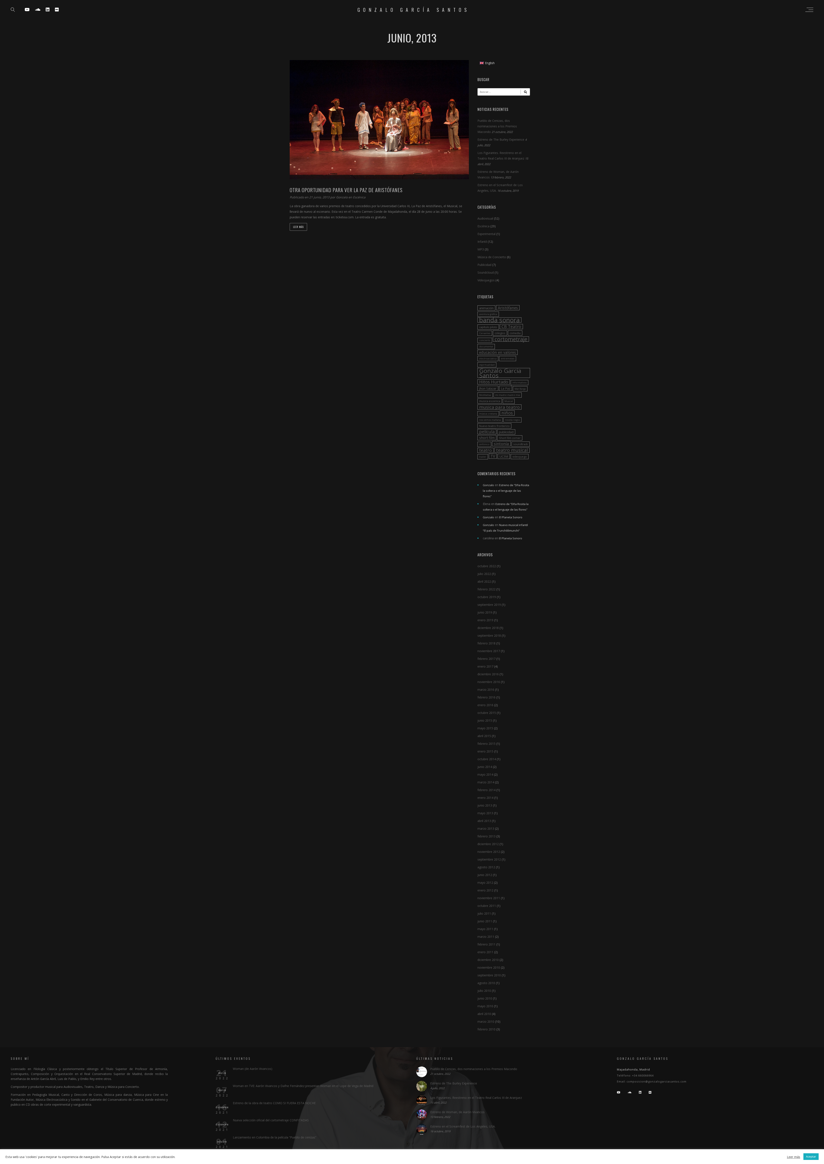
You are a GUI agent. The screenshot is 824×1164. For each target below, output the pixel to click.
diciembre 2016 (488, 674)
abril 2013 (484, 821)
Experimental (486, 234)
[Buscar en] (525, 91)
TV (493, 456)
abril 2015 (484, 736)
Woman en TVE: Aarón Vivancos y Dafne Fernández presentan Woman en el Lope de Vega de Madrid (303, 1086)
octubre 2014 (486, 759)
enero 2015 (485, 751)
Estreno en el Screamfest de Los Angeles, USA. (462, 1126)
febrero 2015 (486, 744)
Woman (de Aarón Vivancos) (252, 1069)
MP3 (480, 249)
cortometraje (511, 339)
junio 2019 (484, 612)
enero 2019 (485, 620)
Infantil (482, 242)
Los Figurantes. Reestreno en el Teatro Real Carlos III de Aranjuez (476, 1098)
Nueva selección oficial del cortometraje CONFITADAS (271, 1120)
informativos (519, 382)
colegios (500, 333)
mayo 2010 (485, 1006)
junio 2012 (484, 875)
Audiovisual (485, 218)
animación (486, 308)
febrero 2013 (486, 836)
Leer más (298, 227)
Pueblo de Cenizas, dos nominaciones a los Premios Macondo (497, 126)
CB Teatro (511, 326)
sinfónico (484, 444)
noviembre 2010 (488, 967)
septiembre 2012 (489, 859)
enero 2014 (485, 798)
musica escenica (489, 401)
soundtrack (520, 444)
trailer (482, 456)
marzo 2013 (485, 828)
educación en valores (497, 352)
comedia (515, 333)
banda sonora (499, 320)
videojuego (519, 456)
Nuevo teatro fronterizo (494, 426)
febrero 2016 (486, 697)
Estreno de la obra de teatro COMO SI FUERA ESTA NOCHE (274, 1103)
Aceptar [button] (811, 1156)
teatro (485, 450)
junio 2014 (484, 767)
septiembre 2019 (489, 605)
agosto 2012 (486, 867)
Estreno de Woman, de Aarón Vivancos (457, 1112)
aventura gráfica (488, 314)
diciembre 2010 (488, 960)
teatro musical (512, 450)
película (487, 431)
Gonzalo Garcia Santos (500, 373)
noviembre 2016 (488, 682)
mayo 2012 (485, 883)
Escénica (359, 197)
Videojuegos (486, 280)
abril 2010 (484, 1014)
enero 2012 (485, 890)
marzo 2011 (485, 937)
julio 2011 (484, 913)
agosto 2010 (486, 983)
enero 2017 (485, 666)
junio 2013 (484, 805)
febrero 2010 (486, 1029)
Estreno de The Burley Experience (500, 139)
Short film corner (510, 438)
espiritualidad (487, 364)
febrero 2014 (486, 790)
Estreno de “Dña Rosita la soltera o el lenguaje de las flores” (506, 490)
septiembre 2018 (489, 635)
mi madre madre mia (507, 395)
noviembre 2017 (488, 651)
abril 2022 (484, 581)
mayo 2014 (485, 774)
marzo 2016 (485, 690)
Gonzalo (342, 197)
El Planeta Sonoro (510, 517)
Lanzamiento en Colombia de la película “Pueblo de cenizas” (274, 1137)
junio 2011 (484, 921)
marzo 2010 (485, 1021)
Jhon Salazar (488, 388)
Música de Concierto (491, 257)
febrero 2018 (486, 643)
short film (487, 437)
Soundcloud (485, 272)
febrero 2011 (486, 944)
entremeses (507, 358)
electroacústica (488, 358)
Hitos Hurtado (493, 381)
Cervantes (484, 333)
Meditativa (485, 395)
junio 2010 (484, 998)
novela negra (512, 419)
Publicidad (484, 265)
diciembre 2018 (488, 628)
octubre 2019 (486, 597)
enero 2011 (485, 952)
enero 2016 (485, 705)
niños (507, 413)
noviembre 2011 (488, 898)
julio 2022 (484, 574)
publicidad (506, 432)
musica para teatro (499, 407)
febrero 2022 (486, 589)
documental (486, 346)
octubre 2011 (486, 906)
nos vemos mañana (490, 419)
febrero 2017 (486, 659)
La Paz (505, 388)
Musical (508, 401)
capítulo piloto (488, 327)
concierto (484, 340)
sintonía (501, 443)
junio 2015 (484, 720)
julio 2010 (484, 991)
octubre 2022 (486, 566)
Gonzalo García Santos (413, 9)
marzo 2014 (485, 782)
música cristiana (488, 413)
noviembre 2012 (488, 852)
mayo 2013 (485, 813)
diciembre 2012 (488, 844)
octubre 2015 (486, 713)
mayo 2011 (485, 929)
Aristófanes (508, 307)
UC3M (503, 456)
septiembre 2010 (489, 975)
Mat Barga (520, 388)
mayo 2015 (485, 728)
